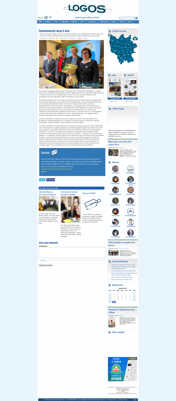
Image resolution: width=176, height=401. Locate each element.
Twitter (42, 179)
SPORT (56, 22)
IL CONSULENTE (92, 22)
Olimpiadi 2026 (130, 98)
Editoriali (121, 147)
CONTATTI (42, 25)
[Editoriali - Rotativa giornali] (113, 155)
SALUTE (82, 22)
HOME (40, 22)
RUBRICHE (74, 22)
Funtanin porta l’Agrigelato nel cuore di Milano (121, 311)
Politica (85, 38)
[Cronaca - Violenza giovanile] (113, 255)
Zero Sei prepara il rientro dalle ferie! (123, 271)
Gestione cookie (122, 399)
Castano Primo (63, 38)
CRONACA (48, 22)
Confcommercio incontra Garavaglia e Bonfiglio (69, 193)
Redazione (44, 38)
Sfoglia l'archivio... (113, 101)
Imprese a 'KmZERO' (88, 193)
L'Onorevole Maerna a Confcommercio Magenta (47, 193)
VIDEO (129, 22)
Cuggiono (121, 315)
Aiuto (43, 260)
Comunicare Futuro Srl (99, 399)
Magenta (79, 38)
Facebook (50, 179)
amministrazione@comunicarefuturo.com (56, 169)
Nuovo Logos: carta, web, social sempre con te (119, 143)
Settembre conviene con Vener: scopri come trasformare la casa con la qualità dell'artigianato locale (123, 266)
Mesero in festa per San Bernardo (122, 277)
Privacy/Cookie (111, 399)
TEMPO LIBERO (104, 22)
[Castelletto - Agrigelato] (111, 327)
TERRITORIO (64, 22)
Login (134, 399)
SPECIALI (122, 22)
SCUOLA (114, 22)
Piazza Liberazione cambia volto (121, 279)
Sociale (127, 248)
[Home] (88, 8)
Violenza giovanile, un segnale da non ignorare (121, 244)
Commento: (43, 246)
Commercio (72, 38)
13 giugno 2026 (115, 98)
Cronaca (121, 248)
